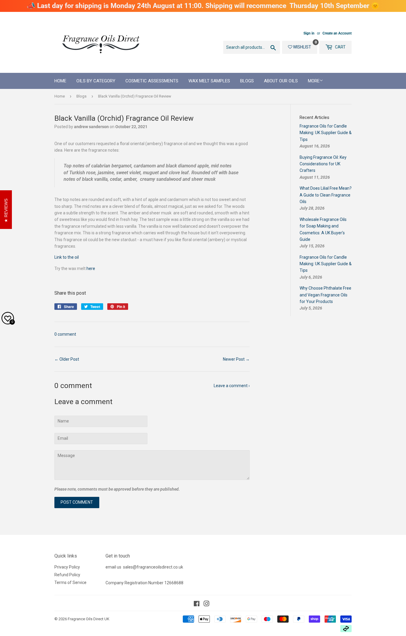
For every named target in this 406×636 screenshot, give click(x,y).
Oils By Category (95, 81)
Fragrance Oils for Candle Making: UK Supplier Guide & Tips (326, 133)
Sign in (308, 33)
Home (60, 81)
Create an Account (337, 33)
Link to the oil (66, 257)
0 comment (65, 334)
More (314, 81)
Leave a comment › (232, 385)
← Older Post (66, 359)
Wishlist (301, 47)
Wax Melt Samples (209, 81)
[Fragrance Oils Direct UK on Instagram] (207, 604)
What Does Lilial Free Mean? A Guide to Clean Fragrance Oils (326, 195)
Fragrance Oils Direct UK (88, 619)
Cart (340, 47)
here (90, 268)
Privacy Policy (67, 567)
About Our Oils (281, 81)
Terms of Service (70, 582)
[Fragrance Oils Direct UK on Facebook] (196, 604)
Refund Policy (67, 574)
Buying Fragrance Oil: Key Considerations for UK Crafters (323, 164)
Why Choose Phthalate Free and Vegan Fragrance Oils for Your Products (325, 295)
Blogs (247, 81)
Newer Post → (236, 359)
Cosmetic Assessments (151, 81)
